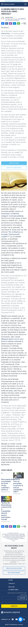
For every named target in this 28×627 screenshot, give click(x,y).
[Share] (2, 23)
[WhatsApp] (18, 23)
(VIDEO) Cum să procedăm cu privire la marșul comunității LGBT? (18, 485)
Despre (10, 580)
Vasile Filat (9, 17)
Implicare (11, 587)
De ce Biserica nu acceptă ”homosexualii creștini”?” (12, 234)
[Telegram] (14, 23)
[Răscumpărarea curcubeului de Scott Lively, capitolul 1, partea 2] (6, 475)
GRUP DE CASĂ (14, 163)
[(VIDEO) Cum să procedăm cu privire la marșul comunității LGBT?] (18, 475)
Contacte (11, 583)
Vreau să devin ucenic (14, 568)
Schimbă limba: (13, 589)
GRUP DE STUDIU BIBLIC (14, 167)
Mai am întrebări (14, 572)
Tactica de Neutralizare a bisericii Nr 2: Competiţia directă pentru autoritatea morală (6, 511)
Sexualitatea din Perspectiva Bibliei (15, 19)
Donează (14, 606)
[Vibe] (10, 23)
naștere (4, 248)
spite (11, 391)
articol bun (5, 33)
